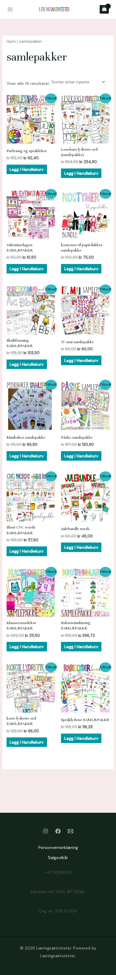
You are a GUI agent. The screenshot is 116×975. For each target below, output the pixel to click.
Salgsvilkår (58, 857)
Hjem (11, 41)
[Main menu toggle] (10, 9)
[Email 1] (70, 831)
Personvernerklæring (58, 847)
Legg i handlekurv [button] (27, 169)
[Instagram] (45, 831)
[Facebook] (58, 831)
